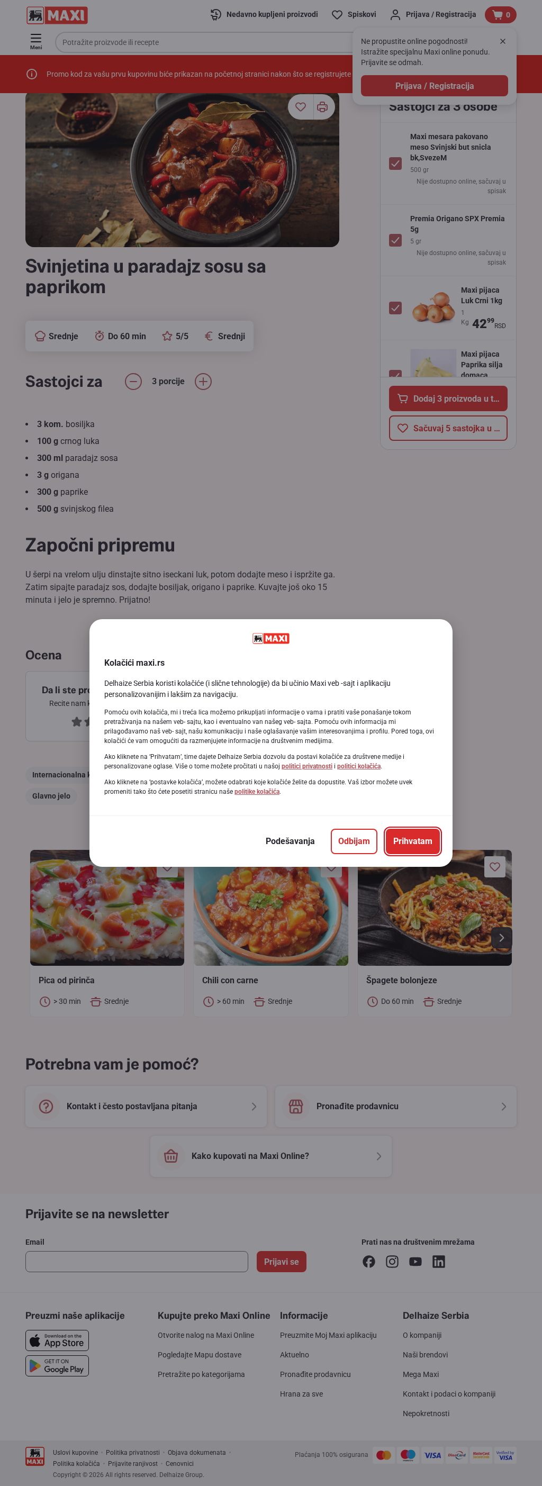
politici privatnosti (307, 766)
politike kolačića (256, 791)
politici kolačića (359, 766)
